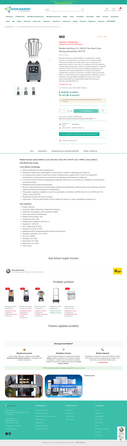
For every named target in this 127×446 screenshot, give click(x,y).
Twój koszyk (69, 419)
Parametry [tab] (42, 151)
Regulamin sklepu (41, 410)
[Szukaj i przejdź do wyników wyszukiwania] (83, 9)
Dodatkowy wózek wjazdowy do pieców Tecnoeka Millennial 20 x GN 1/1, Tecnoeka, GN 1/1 (56, 307)
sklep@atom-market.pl (13, 426)
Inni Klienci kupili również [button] (63, 258)
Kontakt (98, 432)
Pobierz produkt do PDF (69, 140)
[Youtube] (10, 433)
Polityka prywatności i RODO (45, 416)
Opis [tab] (32, 151)
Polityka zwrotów (41, 429)
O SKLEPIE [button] (99, 406)
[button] (112, 21)
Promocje (98, 413)
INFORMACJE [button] (40, 406)
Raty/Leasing (39, 419)
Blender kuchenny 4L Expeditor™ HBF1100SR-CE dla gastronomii (40, 307)
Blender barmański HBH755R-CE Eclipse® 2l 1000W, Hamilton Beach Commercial (11, 307)
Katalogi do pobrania (102, 429)
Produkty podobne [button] (63, 281)
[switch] (121, 439)
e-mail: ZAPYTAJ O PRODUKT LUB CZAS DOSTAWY (79, 134)
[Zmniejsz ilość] (60, 111)
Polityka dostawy (41, 413)
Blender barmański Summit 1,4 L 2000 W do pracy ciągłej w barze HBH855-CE (26, 307)
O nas (97, 410)
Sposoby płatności (41, 426)
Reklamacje (39, 422)
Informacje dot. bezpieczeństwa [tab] (65, 151)
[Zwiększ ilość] (68, 111)
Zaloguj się (69, 410)
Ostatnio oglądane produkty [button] (63, 325)
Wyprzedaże (99, 416)
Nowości (98, 435)
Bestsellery (99, 422)
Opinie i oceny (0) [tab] (90, 151)
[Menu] (124, 428)
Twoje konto (69, 416)
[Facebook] (6, 433)
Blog (96, 426)
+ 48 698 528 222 (11, 429)
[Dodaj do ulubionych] (103, 111)
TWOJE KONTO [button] (71, 406)
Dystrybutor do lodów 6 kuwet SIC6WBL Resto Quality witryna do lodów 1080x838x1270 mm (71, 307)
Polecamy (98, 419)
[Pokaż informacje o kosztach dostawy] (83, 128)
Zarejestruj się (70, 413)
